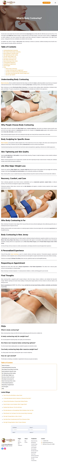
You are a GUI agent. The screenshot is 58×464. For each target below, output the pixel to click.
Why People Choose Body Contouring (11, 51)
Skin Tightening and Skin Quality (10, 54)
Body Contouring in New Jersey (10, 61)
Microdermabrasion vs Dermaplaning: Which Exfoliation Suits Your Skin (18, 410)
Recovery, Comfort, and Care (9, 58)
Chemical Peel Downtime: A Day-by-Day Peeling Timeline (16, 401)
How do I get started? (10, 74)
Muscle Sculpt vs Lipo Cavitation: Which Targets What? (15, 404)
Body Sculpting (4, 142)
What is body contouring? (11, 68)
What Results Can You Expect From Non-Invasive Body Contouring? (18, 413)
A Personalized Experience (9, 62)
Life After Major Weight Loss (9, 56)
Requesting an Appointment (9, 64)
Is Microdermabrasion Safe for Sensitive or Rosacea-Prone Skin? (17, 398)
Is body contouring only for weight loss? (14, 70)
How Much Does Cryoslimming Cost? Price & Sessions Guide (17, 419)
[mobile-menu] (54, 3)
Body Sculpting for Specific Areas (10, 53)
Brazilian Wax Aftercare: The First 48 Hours (13, 407)
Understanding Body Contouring (10, 50)
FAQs (4, 67)
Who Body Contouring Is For (9, 59)
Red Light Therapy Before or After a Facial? (13, 416)
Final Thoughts (6, 65)
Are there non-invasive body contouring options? (16, 71)
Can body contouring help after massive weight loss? (17, 73)
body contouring (14, 254)
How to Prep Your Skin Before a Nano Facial (13, 395)
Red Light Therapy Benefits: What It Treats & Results (15, 422)
